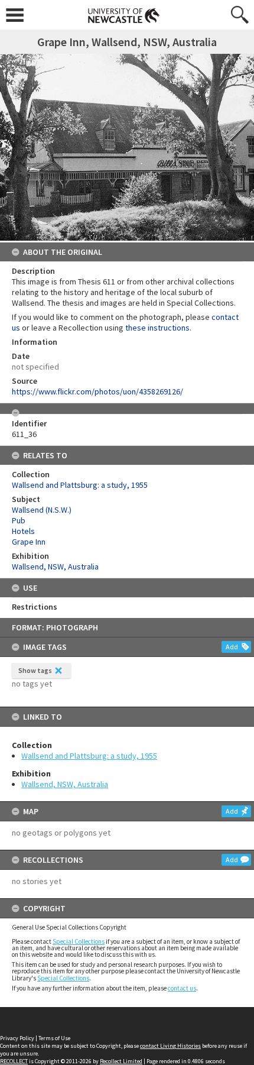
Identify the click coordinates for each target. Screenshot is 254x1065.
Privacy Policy (17, 1038)
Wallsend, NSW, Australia (64, 784)
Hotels (23, 531)
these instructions (157, 327)
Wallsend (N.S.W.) (41, 509)
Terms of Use (54, 1038)
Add (232, 646)
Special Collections (79, 941)
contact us (182, 988)
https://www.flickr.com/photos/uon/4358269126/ (97, 391)
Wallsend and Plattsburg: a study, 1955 (89, 755)
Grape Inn (28, 541)
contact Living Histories (170, 1046)
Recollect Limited (121, 1061)
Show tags (35, 670)
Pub (18, 520)
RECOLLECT (14, 1061)
